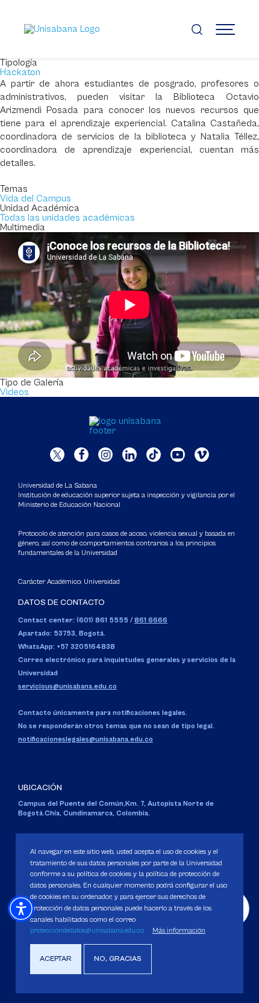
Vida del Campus (35, 198)
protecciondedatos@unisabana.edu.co (87, 930)
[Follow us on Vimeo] (202, 454)
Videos (14, 392)
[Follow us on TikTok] (153, 454)
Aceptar (56, 958)
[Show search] (197, 28)
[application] (129, 305)
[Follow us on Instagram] (105, 454)
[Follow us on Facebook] (81, 454)
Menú (225, 29)
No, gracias (118, 958)
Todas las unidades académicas (67, 217)
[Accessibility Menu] (21, 908)
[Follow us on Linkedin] (129, 454)
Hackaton (20, 72)
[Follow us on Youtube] (177, 454)
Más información (178, 930)
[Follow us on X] (57, 454)
